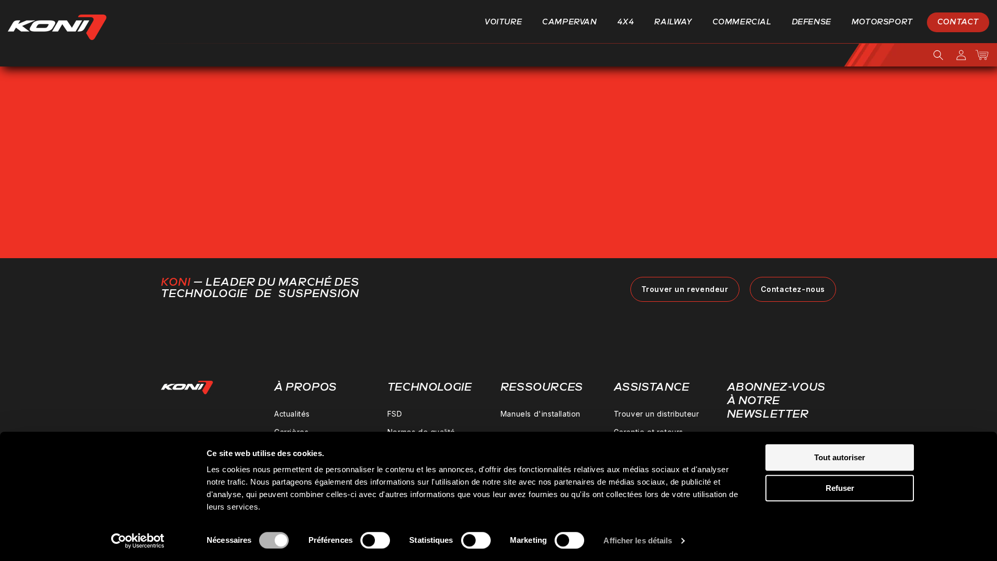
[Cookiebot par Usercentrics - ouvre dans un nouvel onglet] (137, 541)
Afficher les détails (637, 540)
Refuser (840, 488)
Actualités (292, 413)
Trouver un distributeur (656, 413)
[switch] (375, 540)
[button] (507, 22)
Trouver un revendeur (685, 289)
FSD (394, 413)
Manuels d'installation (541, 413)
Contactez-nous (793, 289)
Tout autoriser (839, 457)
